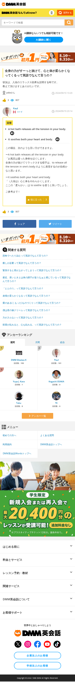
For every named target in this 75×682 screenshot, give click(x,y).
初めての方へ (9, 435)
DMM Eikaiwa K (19, 360)
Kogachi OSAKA (56, 381)
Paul (56, 360)
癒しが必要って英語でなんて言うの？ (22, 263)
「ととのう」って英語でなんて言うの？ (23, 288)
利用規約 (7, 444)
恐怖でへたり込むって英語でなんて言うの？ (25, 255)
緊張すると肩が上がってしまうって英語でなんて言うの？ (32, 270)
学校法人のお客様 (37, 665)
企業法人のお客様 (37, 655)
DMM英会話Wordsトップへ (17, 453)
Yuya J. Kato (19, 381)
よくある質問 (47, 435)
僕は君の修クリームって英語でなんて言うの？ (26, 310)
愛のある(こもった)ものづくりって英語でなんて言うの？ (32, 302)
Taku (18, 403)
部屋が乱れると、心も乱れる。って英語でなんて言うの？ (32, 324)
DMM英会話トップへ (51, 444)
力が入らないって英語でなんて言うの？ (23, 317)
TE (56, 403)
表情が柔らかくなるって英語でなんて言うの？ (26, 295)
